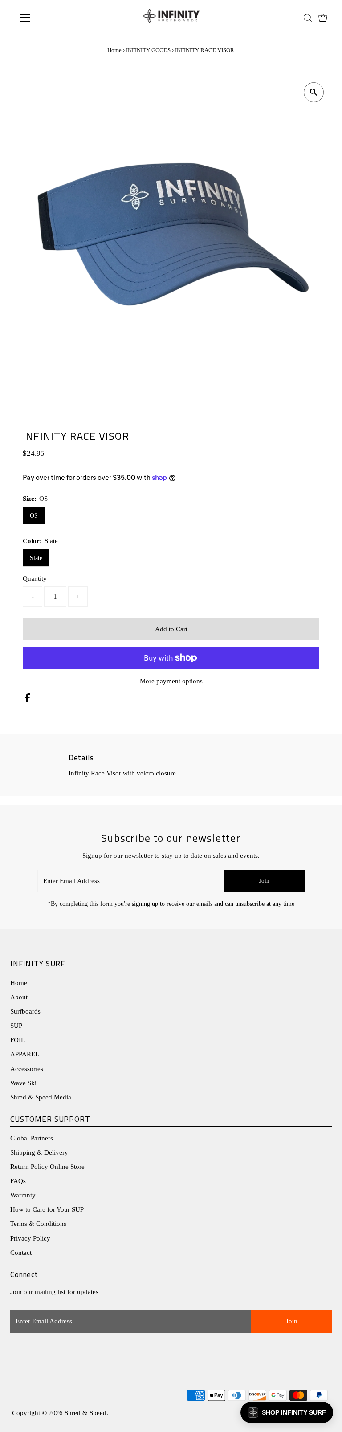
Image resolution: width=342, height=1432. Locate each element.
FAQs (18, 1181)
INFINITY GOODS (148, 50)
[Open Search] (308, 18)
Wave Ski (23, 1083)
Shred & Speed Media (40, 1097)
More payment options (171, 681)
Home (114, 50)
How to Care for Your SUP (47, 1209)
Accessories (26, 1068)
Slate (36, 558)
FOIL (17, 1039)
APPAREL (24, 1054)
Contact (21, 1252)
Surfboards (25, 1011)
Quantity (35, 578)
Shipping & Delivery (39, 1152)
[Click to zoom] (314, 92)
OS (34, 515)
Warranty (23, 1195)
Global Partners (31, 1138)
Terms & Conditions (38, 1223)
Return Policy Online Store (47, 1166)
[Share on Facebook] (27, 699)
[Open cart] (322, 17)
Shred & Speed (85, 1412)
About (19, 997)
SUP (16, 1025)
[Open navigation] (51, 18)
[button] (286, 1412)
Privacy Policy (30, 1238)
